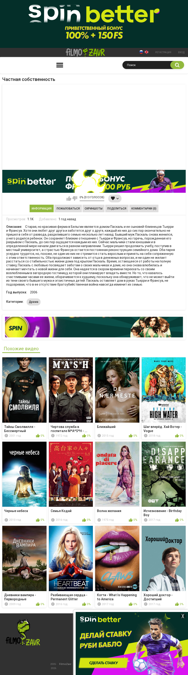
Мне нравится (68, 198)
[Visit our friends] (94, 327)
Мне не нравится (74, 198)
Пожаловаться (68, 208)
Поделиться (116, 208)
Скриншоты (93, 208)
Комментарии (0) (143, 208)
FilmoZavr (65, 664)
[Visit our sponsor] (94, 181)
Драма (34, 301)
